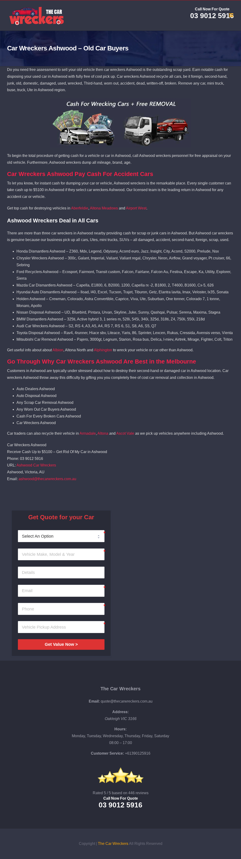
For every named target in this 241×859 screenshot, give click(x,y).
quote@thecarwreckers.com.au (127, 701)
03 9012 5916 (212, 16)
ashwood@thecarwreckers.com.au (47, 479)
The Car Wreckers (120, 688)
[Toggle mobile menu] (231, 15)
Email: (94, 701)
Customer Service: (107, 753)
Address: (120, 712)
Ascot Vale (125, 433)
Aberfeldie (79, 208)
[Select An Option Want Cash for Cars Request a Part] (61, 536)
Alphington (103, 350)
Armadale (88, 433)
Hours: (120, 729)
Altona (102, 433)
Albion (57, 350)
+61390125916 (137, 753)
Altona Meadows (104, 208)
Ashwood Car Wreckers (36, 465)
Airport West (136, 208)
